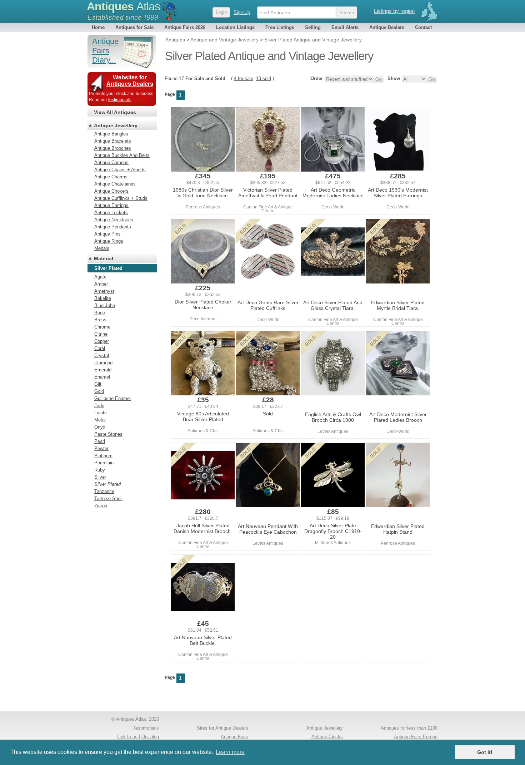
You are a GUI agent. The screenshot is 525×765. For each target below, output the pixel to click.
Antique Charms (111, 176)
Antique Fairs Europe (416, 736)
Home (98, 27)
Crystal (101, 355)
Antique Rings (108, 241)
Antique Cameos (111, 162)
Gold (99, 391)
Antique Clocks (327, 736)
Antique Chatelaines (115, 184)
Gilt (97, 384)
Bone (99, 312)
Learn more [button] (230, 752)
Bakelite (102, 298)
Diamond (103, 362)
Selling (313, 27)
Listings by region (394, 11)
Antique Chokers (111, 191)
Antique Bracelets (112, 141)
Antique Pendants (112, 227)
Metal (100, 420)
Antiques (123, 6)
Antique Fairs (234, 736)
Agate (100, 277)
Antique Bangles (111, 134)
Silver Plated (107, 484)
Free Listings (279, 27)
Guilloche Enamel (112, 398)
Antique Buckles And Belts (122, 155)
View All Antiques (115, 112)
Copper (101, 341)
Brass (100, 319)
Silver (100, 477)
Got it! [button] (484, 752)
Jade (99, 405)
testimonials (119, 99)
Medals (101, 248)
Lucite (100, 412)
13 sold (263, 78)
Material (103, 258)
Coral (99, 348)
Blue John (104, 305)
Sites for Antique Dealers (222, 728)
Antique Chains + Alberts (120, 169)
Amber (101, 284)
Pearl (99, 441)
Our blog (150, 736)
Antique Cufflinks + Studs (121, 198)
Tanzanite (104, 491)
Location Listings (235, 27)
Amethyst (104, 291)
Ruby (99, 470)
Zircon (100, 505)
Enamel (102, 377)
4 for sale (243, 78)
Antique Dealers (386, 27)
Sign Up (242, 12)
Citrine (101, 334)
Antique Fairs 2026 (184, 27)
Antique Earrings (111, 205)
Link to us (127, 736)
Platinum (103, 455)
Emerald (102, 369)
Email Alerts (345, 27)
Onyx (99, 427)
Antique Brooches (112, 148)
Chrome (102, 327)
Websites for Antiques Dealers (129, 80)
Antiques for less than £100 (409, 728)
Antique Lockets (111, 212)
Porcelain (104, 462)
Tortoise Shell (108, 498)
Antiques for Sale (134, 27)
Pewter (101, 448)
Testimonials (146, 728)
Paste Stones (108, 434)
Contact (423, 27)
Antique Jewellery (116, 125)
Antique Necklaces (113, 219)
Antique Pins (107, 234)
